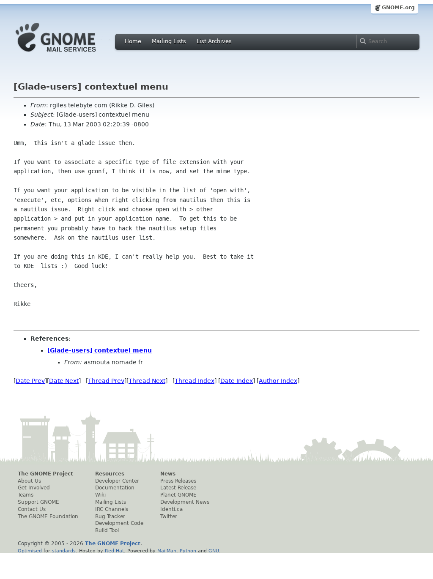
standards (64, 550)
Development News (184, 502)
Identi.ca (171, 509)
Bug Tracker (110, 516)
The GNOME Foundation (48, 516)
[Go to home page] (68, 54)
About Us (29, 481)
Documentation (114, 488)
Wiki (100, 495)
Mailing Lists (169, 41)
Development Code (119, 523)
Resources (109, 474)
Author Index (278, 380)
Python (188, 550)
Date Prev (30, 380)
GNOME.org (398, 8)
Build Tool (107, 530)
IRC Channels (111, 509)
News (167, 474)
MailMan (166, 550)
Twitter (168, 516)
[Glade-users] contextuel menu (99, 350)
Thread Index (194, 380)
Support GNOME (38, 502)
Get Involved (34, 488)
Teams (25, 495)
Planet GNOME (178, 495)
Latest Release (178, 488)
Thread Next (147, 380)
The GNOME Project (45, 474)
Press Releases (178, 481)
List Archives (214, 41)
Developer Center (117, 481)
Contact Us (32, 509)
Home (133, 41)
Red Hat (114, 550)
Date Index (236, 380)
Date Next (64, 380)
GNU (213, 550)
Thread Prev (106, 380)
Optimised (30, 550)
